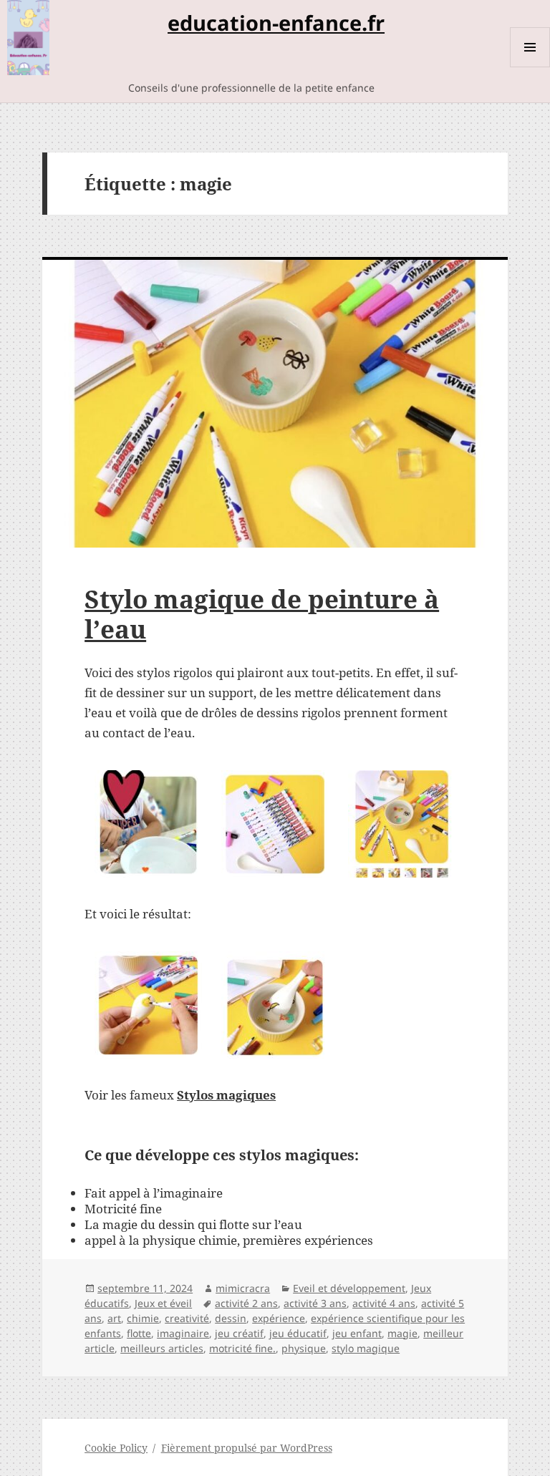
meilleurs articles (161, 1348)
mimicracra (243, 1288)
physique (303, 1348)
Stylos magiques (226, 1095)
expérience (278, 1318)
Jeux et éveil (163, 1303)
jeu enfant (357, 1333)
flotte (139, 1333)
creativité (187, 1318)
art (114, 1318)
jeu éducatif (298, 1333)
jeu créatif (239, 1333)
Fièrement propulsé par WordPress (246, 1448)
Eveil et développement (349, 1288)
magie (402, 1333)
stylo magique (366, 1348)
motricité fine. (242, 1348)
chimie (143, 1318)
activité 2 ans (246, 1303)
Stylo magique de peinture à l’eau (262, 614)
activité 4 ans (383, 1303)
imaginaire (183, 1333)
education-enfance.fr (276, 23)
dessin (230, 1318)
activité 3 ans (315, 1303)
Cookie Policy (116, 1448)
